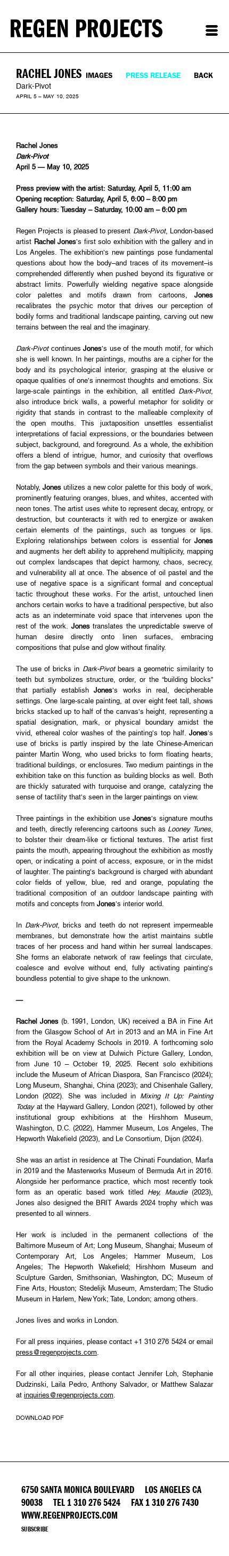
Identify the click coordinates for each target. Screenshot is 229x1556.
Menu (211, 30)
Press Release (153, 75)
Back (203, 75)
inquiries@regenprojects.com (68, 1395)
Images (99, 75)
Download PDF (40, 1417)
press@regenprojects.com (56, 1352)
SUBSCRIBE (34, 1529)
